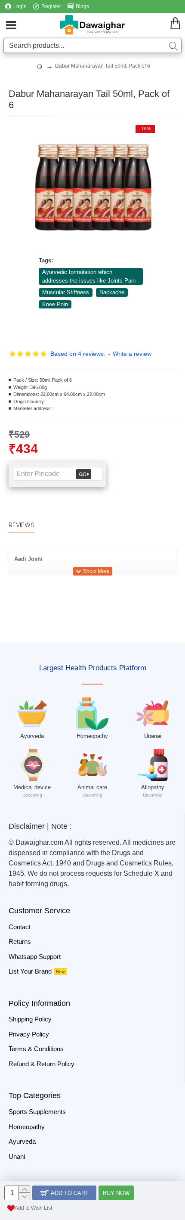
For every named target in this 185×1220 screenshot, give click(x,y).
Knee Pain (55, 304)
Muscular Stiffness (65, 292)
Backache (111, 292)
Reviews (21, 525)
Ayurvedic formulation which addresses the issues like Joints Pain (89, 276)
